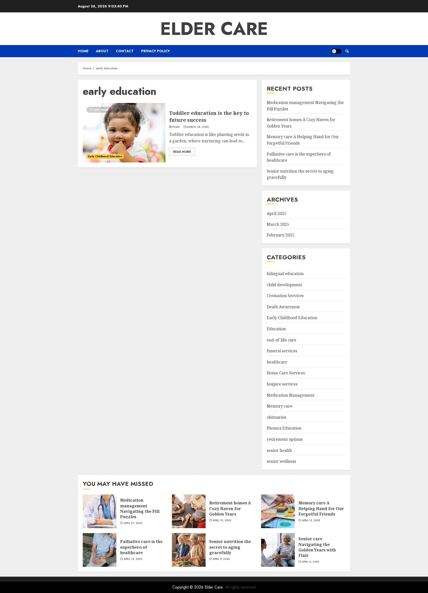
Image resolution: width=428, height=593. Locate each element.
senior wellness (281, 461)
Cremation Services (285, 295)
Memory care (279, 406)
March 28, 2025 (198, 127)
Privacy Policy (155, 51)
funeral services (282, 351)
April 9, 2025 (221, 559)
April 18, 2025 (222, 520)
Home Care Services (286, 373)
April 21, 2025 (133, 523)
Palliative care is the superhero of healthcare (141, 547)
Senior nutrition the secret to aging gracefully (230, 547)
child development (284, 284)
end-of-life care (281, 340)
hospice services (282, 384)
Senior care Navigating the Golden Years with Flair (317, 547)
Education (276, 329)
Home (83, 51)
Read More (182, 152)
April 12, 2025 (133, 559)
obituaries (276, 417)
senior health (279, 450)
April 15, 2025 (311, 520)
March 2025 (278, 224)
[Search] (347, 51)
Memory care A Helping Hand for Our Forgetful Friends (321, 508)
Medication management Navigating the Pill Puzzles (140, 508)
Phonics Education (284, 428)
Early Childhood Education (105, 156)
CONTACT (125, 51)
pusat (176, 127)
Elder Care (214, 29)
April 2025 (276, 213)
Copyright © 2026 (188, 587)
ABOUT (102, 51)
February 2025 (280, 235)
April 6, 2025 (310, 562)
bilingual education (285, 273)
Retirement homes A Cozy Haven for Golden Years (230, 508)
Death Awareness (283, 306)
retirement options (285, 439)
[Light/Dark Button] (337, 51)
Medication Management (290, 395)
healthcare (277, 362)
